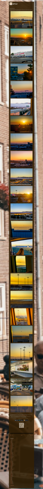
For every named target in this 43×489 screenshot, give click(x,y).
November (12, 474)
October (11, 475)
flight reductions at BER (24, 415)
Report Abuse (12, 485)
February (11, 481)
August (11, 439)
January (11, 444)
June (11, 478)
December (12, 445)
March (11, 480)
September (12, 447)
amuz (15, 4)
